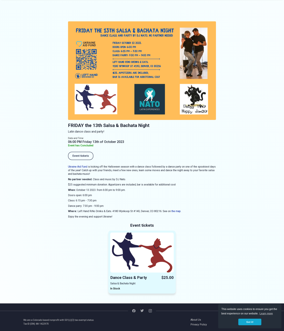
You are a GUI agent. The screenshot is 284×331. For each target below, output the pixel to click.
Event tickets (80, 155)
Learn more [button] (266, 313)
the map (176, 211)
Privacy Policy (198, 324)
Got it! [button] (249, 322)
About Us (195, 319)
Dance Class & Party (128, 277)
